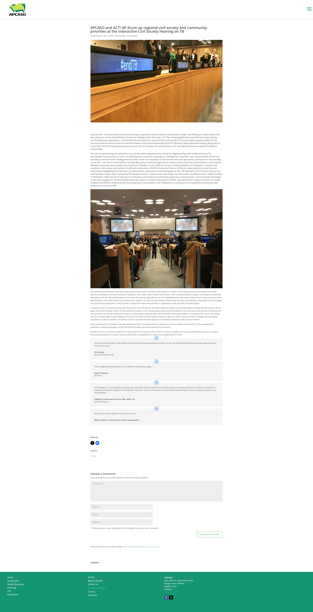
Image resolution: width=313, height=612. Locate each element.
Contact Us (93, 584)
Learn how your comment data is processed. (141, 546)
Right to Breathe (95, 581)
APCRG (91, 577)
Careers (91, 592)
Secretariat (97, 36)
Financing (11, 588)
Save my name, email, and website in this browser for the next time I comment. (126, 528)
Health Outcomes (15, 584)
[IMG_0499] (156, 288)
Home (10, 577)
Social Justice (120, 36)
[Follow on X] (171, 597)
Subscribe (92, 595)
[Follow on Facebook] (166, 597)
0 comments (132, 36)
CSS (9, 591)
